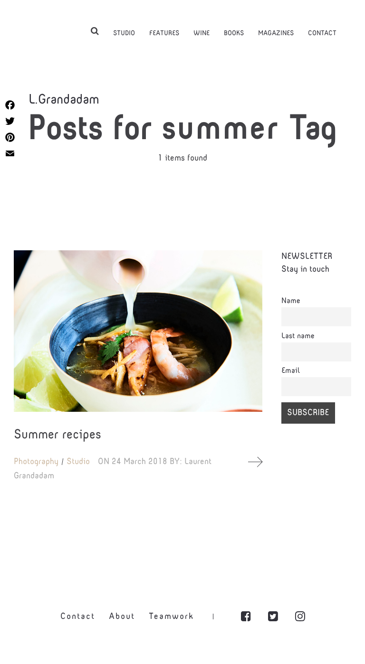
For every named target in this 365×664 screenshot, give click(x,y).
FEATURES (164, 33)
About (122, 616)
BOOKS (234, 33)
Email (290, 371)
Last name (298, 336)
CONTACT (322, 33)
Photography (36, 461)
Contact (77, 616)
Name (290, 301)
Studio (78, 461)
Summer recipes (57, 435)
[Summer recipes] (138, 331)
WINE (201, 33)
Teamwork (171, 616)
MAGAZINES (276, 33)
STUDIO (124, 33)
